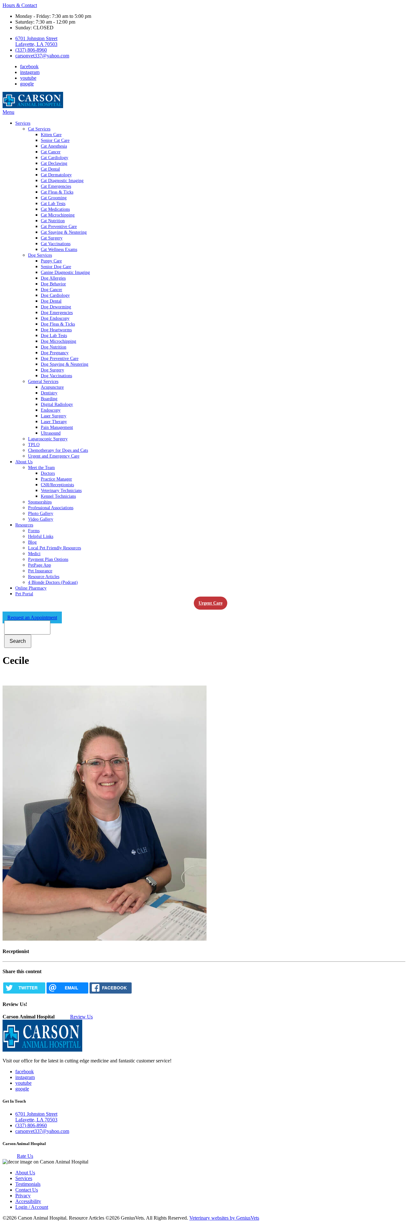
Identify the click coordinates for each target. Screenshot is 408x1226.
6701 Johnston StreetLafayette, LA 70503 (36, 41)
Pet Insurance (40, 571)
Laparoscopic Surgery (48, 439)
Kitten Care (51, 134)
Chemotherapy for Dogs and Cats (58, 450)
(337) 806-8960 (31, 50)
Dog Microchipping (58, 341)
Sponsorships (40, 502)
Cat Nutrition (53, 220)
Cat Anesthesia (54, 146)
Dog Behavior (53, 284)
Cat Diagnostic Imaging (62, 180)
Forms (34, 530)
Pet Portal (24, 593)
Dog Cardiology (55, 295)
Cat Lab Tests (53, 203)
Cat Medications (55, 209)
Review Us (81, 1016)
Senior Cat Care (55, 140)
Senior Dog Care (56, 266)
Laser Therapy (54, 421)
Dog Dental (51, 301)
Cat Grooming (54, 197)
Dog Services (40, 255)
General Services (43, 381)
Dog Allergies (53, 278)
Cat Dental (50, 169)
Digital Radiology (57, 404)
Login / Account (31, 1207)
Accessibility (28, 1201)
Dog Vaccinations (56, 375)
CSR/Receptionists (57, 484)
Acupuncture (52, 387)
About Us (24, 461)
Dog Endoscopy (55, 318)
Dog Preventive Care (59, 358)
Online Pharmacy (31, 588)
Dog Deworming (56, 307)
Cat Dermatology (56, 175)
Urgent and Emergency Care (53, 456)
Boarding (49, 398)
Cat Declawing (54, 163)
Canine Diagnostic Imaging (65, 272)
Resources (24, 525)
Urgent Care (210, 603)
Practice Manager (56, 479)
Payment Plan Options (48, 559)
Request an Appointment (32, 617)
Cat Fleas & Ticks (57, 192)
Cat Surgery (51, 238)
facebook (29, 66)
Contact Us (26, 1190)
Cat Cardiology (54, 157)
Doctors (48, 473)
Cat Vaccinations (55, 243)
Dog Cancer (51, 289)
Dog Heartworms (56, 329)
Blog (32, 542)
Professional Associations (50, 507)
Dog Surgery (52, 370)
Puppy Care (51, 261)
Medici (34, 553)
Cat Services (39, 129)
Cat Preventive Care (59, 226)
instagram (30, 72)
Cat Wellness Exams (59, 249)
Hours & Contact (20, 5)
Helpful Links (40, 536)
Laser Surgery (53, 416)
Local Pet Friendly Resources (54, 548)
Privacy (23, 1195)
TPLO (34, 444)
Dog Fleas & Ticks (58, 324)
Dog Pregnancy (55, 352)
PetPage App (39, 565)
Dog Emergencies (57, 312)
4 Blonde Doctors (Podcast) (53, 582)
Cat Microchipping (58, 215)
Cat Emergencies (56, 186)
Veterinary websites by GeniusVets (224, 1218)
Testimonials (27, 1184)
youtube (28, 78)
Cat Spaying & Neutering (64, 232)
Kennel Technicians (58, 496)
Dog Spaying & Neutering (64, 364)
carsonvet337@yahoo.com (42, 55)
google (27, 83)
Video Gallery (40, 519)
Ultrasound (51, 433)
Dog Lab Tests (54, 335)
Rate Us (25, 1156)
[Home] (33, 106)
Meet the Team (41, 467)
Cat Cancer (51, 152)
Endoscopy (51, 410)
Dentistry (49, 393)
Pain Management (57, 427)
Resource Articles (43, 576)
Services (22, 123)
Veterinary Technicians (61, 490)
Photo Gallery (40, 513)
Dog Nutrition (53, 347)
